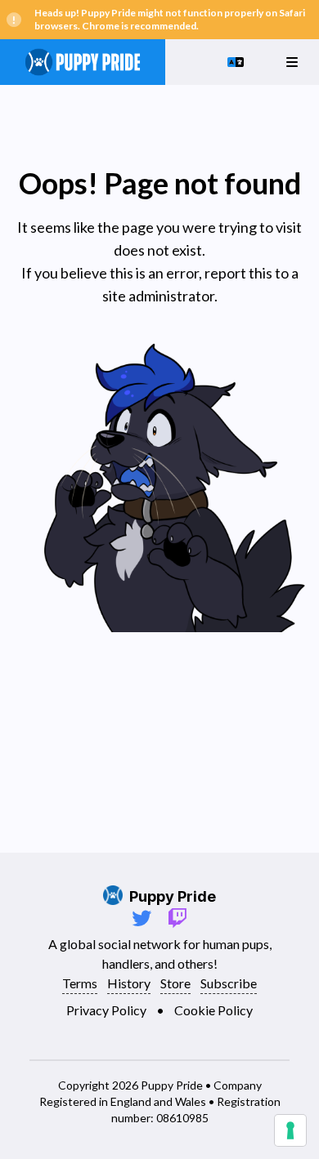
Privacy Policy (106, 1010)
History (129, 983)
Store (175, 983)
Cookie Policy (213, 1010)
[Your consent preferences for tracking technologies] (290, 1130)
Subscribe (228, 983)
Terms (79, 983)
